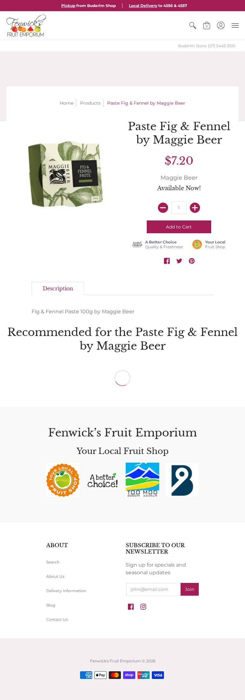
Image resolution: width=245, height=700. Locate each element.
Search (52, 562)
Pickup (68, 5)
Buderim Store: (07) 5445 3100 (206, 45)
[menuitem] (193, 25)
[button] (193, 25)
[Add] (195, 208)
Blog (50, 605)
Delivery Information (66, 590)
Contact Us (57, 619)
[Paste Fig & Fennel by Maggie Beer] (66, 173)
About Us (55, 576)
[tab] (58, 288)
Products (90, 103)
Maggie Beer (178, 177)
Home (66, 103)
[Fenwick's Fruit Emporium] (26, 25)
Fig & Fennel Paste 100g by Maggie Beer (83, 312)
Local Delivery (143, 5)
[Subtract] (163, 208)
